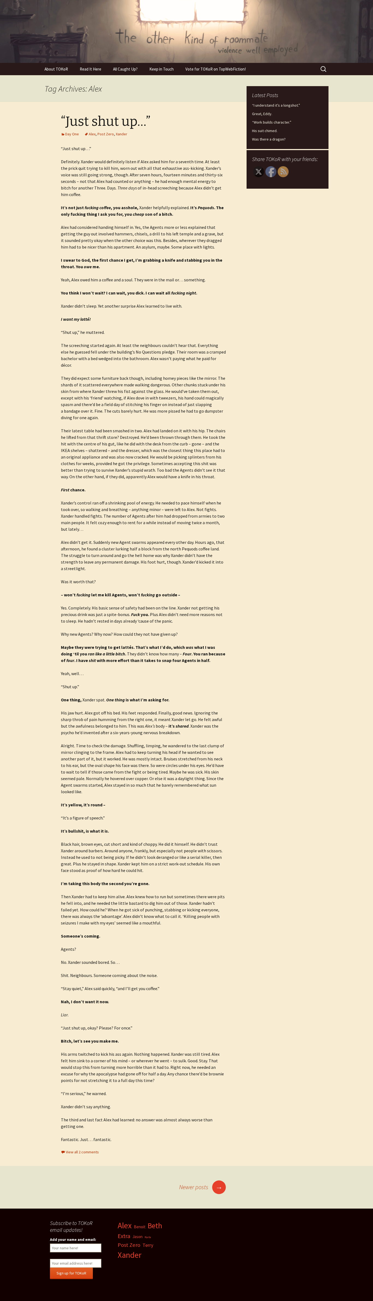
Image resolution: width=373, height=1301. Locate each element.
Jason (137, 1236)
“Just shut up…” (105, 121)
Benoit (140, 1226)
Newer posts (201, 1187)
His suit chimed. (264, 130)
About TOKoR (56, 69)
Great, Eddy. (262, 113)
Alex (92, 134)
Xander (121, 134)
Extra (124, 1236)
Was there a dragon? (269, 139)
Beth (155, 1225)
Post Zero (105, 134)
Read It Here (90, 69)
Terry (148, 1245)
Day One (72, 134)
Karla (148, 1237)
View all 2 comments (82, 1152)
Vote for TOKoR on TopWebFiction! (215, 69)
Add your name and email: (73, 1239)
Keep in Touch (161, 69)
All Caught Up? (125, 69)
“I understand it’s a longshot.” (276, 105)
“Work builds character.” (271, 122)
